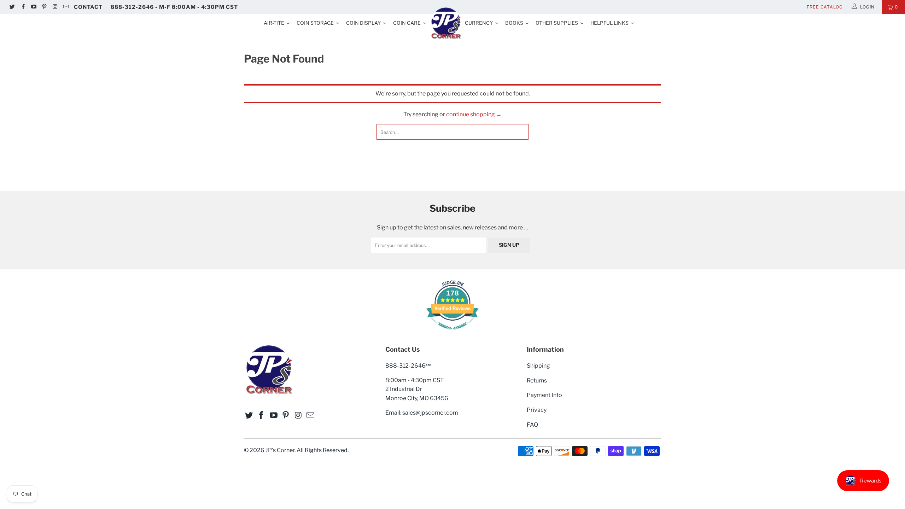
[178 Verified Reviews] (452, 333)
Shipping (538, 365)
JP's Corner (279, 450)
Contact (88, 7)
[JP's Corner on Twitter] (12, 7)
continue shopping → (474, 114)
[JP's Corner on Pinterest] (44, 7)
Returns (537, 380)
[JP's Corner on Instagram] (55, 7)
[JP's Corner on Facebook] (22, 7)
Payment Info (544, 395)
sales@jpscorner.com (430, 412)
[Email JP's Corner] (65, 7)
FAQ (532, 424)
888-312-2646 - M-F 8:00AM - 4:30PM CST (174, 7)
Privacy (537, 409)
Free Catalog (825, 7)
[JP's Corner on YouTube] (33, 7)
